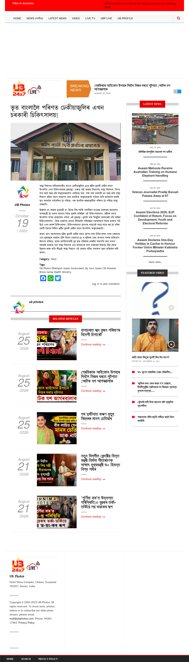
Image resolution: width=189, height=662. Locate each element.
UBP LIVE (106, 18)
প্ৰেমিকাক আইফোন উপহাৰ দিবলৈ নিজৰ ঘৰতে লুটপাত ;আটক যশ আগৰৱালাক (132, 87)
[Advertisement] (94, 51)
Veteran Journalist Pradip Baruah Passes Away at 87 (155, 194)
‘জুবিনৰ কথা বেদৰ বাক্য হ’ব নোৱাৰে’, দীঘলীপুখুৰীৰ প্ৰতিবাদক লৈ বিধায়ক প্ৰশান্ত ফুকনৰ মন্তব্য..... (157, 387)
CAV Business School (148, 4)
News (53, 259)
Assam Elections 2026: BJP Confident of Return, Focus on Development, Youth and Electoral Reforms (155, 217)
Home (17, 18)
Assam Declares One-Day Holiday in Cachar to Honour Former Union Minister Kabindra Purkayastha (155, 245)
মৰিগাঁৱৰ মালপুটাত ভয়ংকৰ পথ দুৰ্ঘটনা (155, 151)
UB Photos (22, 205)
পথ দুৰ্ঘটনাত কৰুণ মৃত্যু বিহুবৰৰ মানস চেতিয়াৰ (97, 416)
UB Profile (125, 18)
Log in (95, 284)
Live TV (90, 18)
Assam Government (73, 268)
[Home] (36, 88)
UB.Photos (109, 4)
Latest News (57, 18)
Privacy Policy (26, 622)
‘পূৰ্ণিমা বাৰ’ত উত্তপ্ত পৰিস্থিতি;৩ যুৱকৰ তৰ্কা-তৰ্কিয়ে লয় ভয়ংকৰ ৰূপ (98, 502)
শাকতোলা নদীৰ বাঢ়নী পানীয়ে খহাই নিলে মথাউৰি (156, 419)
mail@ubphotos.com (22, 618)
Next (179, 91)
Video (76, 18)
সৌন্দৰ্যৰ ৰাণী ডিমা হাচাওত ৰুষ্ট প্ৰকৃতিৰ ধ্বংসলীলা (155, 404)
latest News (155, 117)
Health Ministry (62, 272)
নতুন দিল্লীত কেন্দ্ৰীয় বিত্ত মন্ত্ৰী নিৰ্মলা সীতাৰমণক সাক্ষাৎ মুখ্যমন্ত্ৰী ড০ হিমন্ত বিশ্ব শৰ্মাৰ (100, 462)
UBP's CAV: (122, 4)
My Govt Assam (93, 268)
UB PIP (132, 4)
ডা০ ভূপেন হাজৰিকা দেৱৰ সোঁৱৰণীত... (155, 372)
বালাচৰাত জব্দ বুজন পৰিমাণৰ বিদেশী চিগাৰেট (100, 332)
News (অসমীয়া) (35, 18)
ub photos (36, 302)
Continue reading (91, 344)
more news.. (155, 262)
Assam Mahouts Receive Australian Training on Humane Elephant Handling (155, 172)
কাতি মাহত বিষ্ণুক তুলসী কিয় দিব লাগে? (150, 357)
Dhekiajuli (57, 268)
